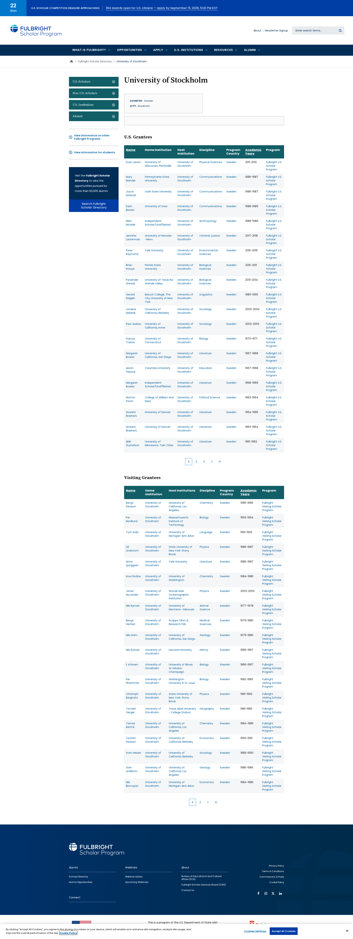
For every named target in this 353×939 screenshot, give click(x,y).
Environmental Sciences (208, 252)
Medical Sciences (205, 622)
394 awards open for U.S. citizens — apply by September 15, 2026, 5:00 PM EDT (162, 8)
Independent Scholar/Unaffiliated (158, 222)
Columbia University (157, 368)
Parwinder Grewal (132, 281)
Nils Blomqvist (132, 784)
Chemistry (206, 503)
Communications (210, 177)
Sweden (231, 162)
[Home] (36, 30)
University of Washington (177, 578)
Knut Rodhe (133, 576)
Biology (203, 338)
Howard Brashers (131, 414)
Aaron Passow (130, 370)
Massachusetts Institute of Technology (178, 521)
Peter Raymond (132, 252)
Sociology (205, 309)
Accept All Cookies (283, 931)
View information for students (94, 152)
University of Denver (158, 412)
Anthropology (208, 221)
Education (205, 368)
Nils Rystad (132, 650)
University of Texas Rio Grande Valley (159, 281)
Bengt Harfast (130, 622)
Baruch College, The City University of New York (159, 298)
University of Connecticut (153, 340)
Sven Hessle (133, 753)
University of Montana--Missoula (181, 607)
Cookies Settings (255, 931)
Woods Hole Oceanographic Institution (179, 594)
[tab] (94, 82)
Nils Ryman (133, 606)
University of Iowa (156, 206)
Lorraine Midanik (131, 311)
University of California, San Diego (158, 355)
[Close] (347, 931)
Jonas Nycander (132, 593)
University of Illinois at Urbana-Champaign (181, 668)
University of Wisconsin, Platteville (158, 164)
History (204, 650)
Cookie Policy (68, 933)
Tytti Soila (132, 532)
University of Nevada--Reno (159, 237)
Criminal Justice (209, 236)
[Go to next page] (211, 461)
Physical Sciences (210, 162)
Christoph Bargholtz (132, 695)
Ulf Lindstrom (132, 548)
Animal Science (205, 607)
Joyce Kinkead (131, 193)
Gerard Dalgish (130, 296)
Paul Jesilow (133, 324)
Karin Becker (130, 208)
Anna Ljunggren (132, 563)
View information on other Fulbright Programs (92, 137)
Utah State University (158, 191)
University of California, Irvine (155, 325)
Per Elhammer (132, 681)
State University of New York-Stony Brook (180, 550)
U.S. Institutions (83, 105)
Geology (205, 635)
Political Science (209, 397)
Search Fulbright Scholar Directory (94, 206)
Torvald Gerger (131, 710)
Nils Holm (131, 635)
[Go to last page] (219, 461)
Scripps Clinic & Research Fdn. (178, 622)
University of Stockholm (185, 164)
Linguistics (205, 294)
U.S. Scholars (81, 81)
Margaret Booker (132, 355)
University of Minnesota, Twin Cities (159, 443)
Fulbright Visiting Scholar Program (271, 506)
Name (130, 150)
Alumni (77, 116)
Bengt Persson (131, 504)
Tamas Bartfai (130, 725)
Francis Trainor (130, 340)
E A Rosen (132, 664)
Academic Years (253, 152)
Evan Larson (133, 162)
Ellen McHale (130, 222)
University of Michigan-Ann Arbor (181, 534)
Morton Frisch (130, 399)
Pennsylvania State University (157, 178)
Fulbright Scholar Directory (95, 61)
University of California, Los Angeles (177, 506)
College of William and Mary (159, 399)
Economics (207, 738)
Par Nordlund (131, 519)
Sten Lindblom (132, 769)
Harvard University (180, 650)
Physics (204, 547)
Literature (205, 353)
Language (206, 532)
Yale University (154, 250)
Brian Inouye (130, 267)
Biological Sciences (205, 267)
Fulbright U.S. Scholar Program (274, 165)
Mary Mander (131, 178)
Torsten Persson (131, 740)
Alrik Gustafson (132, 443)
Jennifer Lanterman (133, 237)
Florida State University (153, 267)
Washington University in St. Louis (182, 681)
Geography (207, 709)
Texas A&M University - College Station (182, 710)
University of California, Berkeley (157, 311)
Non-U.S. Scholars (85, 93)
